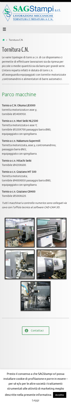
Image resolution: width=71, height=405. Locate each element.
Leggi (35, 400)
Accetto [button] (59, 395)
